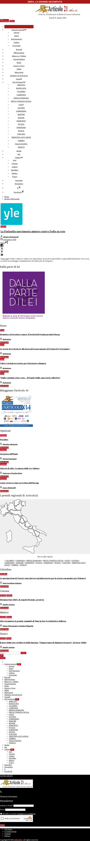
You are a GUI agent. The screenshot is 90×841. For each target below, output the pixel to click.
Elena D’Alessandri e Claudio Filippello (18, 626)
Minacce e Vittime (19, 56)
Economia (17, 46)
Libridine (14, 170)
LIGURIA (21, 108)
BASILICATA (21, 88)
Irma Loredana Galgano (12, 583)
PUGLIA (21, 124)
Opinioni (3, 435)
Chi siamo (8, 829)
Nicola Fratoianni (9, 459)
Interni (16, 33)
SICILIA (21, 131)
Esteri (16, 36)
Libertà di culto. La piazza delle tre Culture (20, 468)
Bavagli (19, 49)
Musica (14, 173)
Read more (4, 343)
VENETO (21, 147)
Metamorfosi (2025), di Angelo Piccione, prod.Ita (22, 600)
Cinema (15, 164)
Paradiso (4, 440)
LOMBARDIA (21, 111)
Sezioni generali (18, 30)
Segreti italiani (19, 59)
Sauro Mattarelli (9, 488)
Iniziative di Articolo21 (19, 76)
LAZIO (21, 105)
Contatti (7, 834)
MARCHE (21, 114)
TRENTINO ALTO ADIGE (21, 137)
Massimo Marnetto (10, 444)
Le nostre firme (10, 832)
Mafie (19, 63)
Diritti (19, 69)
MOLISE (21, 118)
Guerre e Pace (18, 66)
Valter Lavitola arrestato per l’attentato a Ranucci (23, 363)
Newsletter (19, 184)
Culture (16, 42)
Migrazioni (19, 72)
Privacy (7, 836)
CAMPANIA (21, 95)
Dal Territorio (18, 82)
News (2, 330)
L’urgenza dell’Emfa (9, 454)
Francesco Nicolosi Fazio (12, 473)
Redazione (7, 339)
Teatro (14, 177)
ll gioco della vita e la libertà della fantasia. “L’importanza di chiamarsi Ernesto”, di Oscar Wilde (43, 643)
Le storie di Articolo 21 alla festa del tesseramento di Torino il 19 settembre (35, 349)
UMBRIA (21, 141)
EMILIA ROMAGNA (21, 98)
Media (18, 151)
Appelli (19, 79)
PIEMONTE (21, 121)
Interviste (19, 180)
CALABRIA (21, 91)
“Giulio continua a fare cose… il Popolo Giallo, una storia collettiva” (30, 378)
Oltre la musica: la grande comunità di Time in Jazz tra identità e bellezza (33, 621)
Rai (19, 154)
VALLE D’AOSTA (21, 144)
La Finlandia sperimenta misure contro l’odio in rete (33, 231)
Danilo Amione (9, 605)
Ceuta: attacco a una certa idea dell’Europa (19, 483)
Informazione (16, 39)
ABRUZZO (21, 85)
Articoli (3, 227)
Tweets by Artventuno (8, 796)
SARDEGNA (21, 128)
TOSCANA (21, 134)
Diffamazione (19, 53)
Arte (14, 160)
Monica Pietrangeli (10, 237)
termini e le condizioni (26, 814)
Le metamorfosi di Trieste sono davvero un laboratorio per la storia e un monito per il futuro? (43, 578)
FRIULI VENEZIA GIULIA (21, 101)
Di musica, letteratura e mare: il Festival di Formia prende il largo (30, 334)
